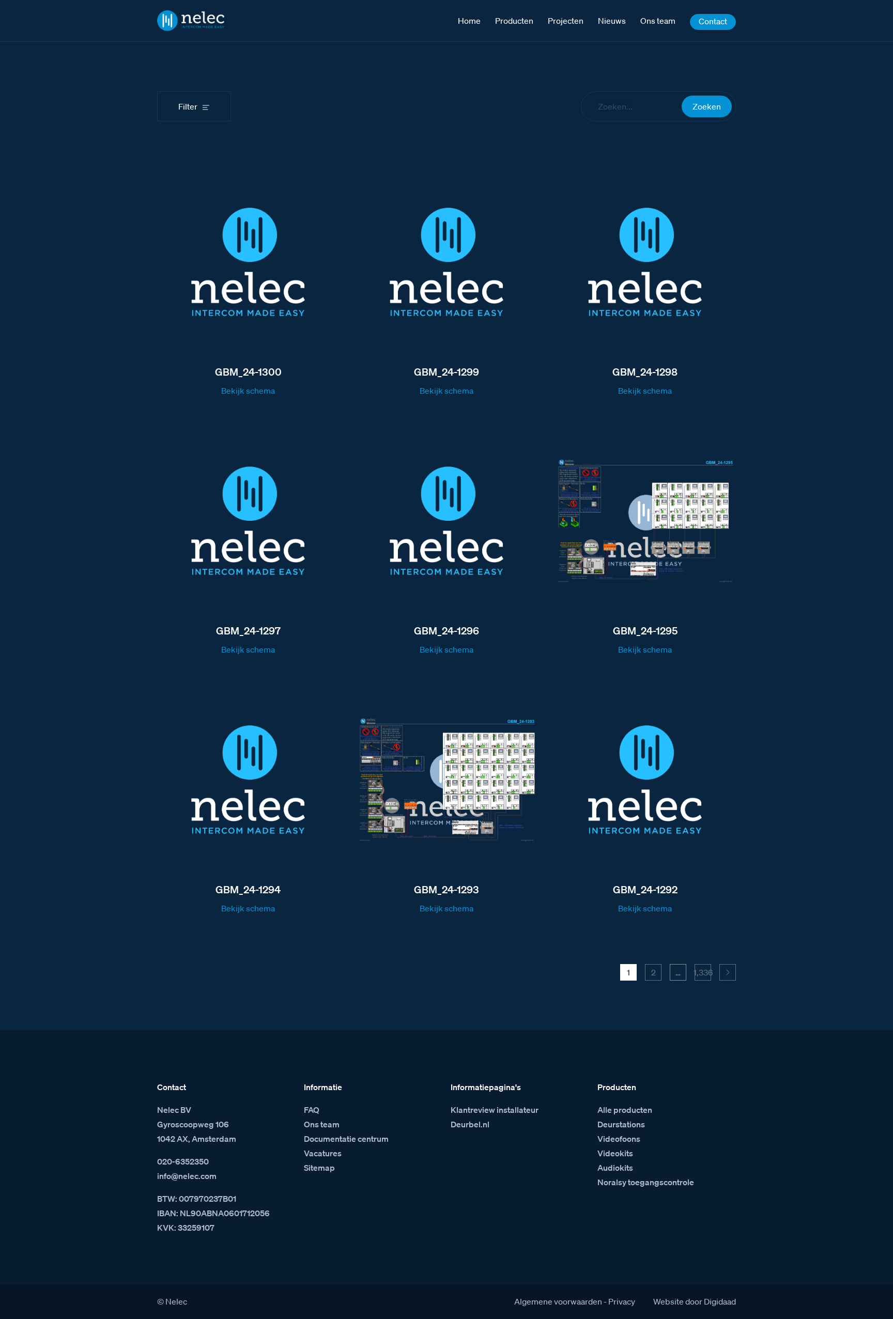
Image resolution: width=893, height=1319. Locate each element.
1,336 (703, 972)
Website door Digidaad (694, 1301)
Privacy (621, 1301)
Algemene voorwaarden (558, 1301)
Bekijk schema (248, 390)
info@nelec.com (187, 1176)
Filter (187, 106)
